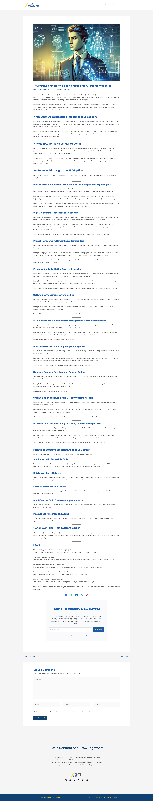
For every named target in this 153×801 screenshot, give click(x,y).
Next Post (125, 657)
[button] (108, 5)
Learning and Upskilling (55, 89)
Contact (122, 5)
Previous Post (29, 657)
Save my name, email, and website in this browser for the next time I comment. (63, 712)
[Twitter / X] (82, 780)
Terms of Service (94, 797)
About (114, 5)
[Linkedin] (65, 780)
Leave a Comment (39, 89)
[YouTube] (74, 780)
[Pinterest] (70, 780)
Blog (105, 5)
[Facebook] (87, 780)
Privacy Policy (106, 797)
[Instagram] (78, 780)
